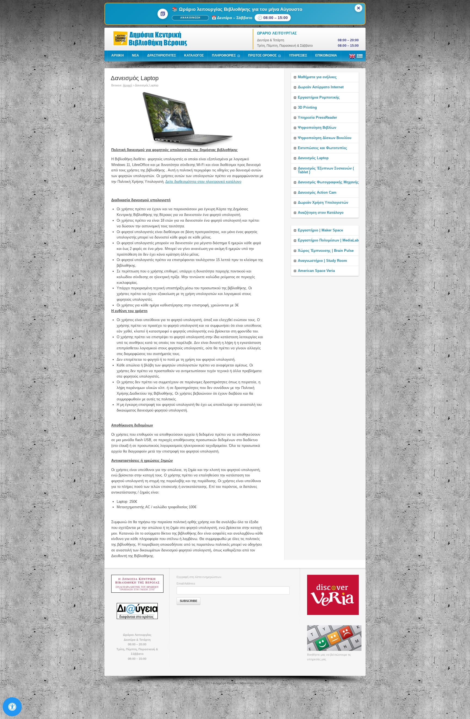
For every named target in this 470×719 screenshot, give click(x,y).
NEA (135, 55)
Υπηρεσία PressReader (317, 117)
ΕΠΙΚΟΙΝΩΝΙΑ (326, 55)
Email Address (186, 583)
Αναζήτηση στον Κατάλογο (321, 213)
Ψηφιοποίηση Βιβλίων (317, 127)
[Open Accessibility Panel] (12, 706)
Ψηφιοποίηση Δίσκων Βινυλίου (324, 138)
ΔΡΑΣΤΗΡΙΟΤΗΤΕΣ (161, 55)
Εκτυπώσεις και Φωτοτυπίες (322, 148)
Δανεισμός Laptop (313, 158)
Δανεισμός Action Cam (317, 192)
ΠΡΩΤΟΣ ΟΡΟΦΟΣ (262, 55)
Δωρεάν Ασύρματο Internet (321, 87)
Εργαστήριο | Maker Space (320, 230)
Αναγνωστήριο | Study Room (322, 261)
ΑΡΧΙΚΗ (117, 55)
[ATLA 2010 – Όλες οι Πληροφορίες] (137, 584)
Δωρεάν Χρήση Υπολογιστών (323, 202)
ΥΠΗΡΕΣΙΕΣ (298, 55)
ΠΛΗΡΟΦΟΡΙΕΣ (224, 55)
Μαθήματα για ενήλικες (317, 77)
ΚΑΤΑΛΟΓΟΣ (194, 55)
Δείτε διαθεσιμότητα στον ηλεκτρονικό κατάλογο (203, 182)
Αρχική (127, 85)
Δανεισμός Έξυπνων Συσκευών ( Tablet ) (326, 170)
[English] (352, 58)
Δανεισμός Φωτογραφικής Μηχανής (328, 182)
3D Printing (307, 107)
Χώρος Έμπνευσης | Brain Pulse (326, 251)
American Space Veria (316, 271)
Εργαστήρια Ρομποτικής (319, 97)
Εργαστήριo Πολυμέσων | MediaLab (328, 240)
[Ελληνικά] (359, 58)
